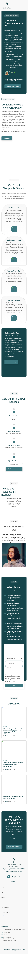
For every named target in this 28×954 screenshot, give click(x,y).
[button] (22, 4)
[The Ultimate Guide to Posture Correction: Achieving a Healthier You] (14, 749)
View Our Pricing (11, 362)
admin (6, 735)
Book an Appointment (13, 86)
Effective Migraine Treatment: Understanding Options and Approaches (12, 730)
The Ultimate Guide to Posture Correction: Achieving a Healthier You (13, 764)
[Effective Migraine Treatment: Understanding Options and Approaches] (14, 715)
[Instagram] (19, 876)
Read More (7, 138)
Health (5, 726)
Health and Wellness (8, 794)
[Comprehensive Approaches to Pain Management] (14, 783)
